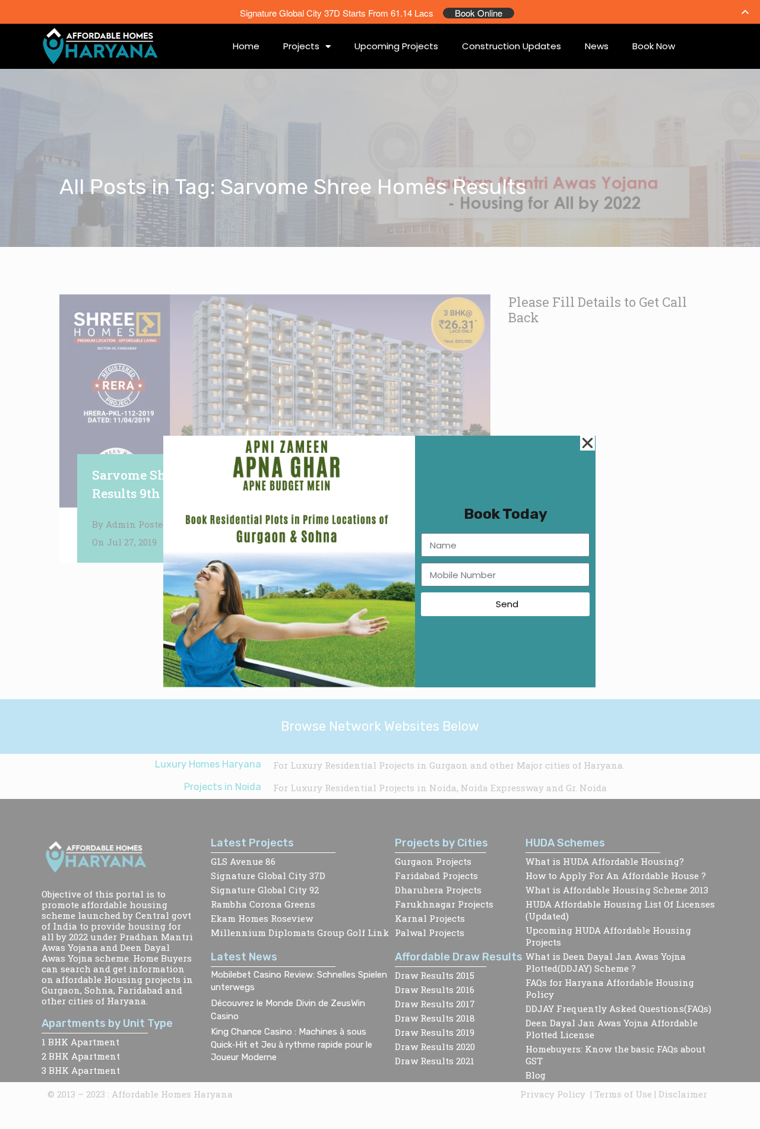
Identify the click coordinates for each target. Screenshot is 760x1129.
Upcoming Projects (396, 46)
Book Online (478, 13)
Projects (301, 46)
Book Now (653, 46)
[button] (587, 443)
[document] (380, 564)
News (597, 46)
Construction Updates (511, 46)
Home (246, 46)
